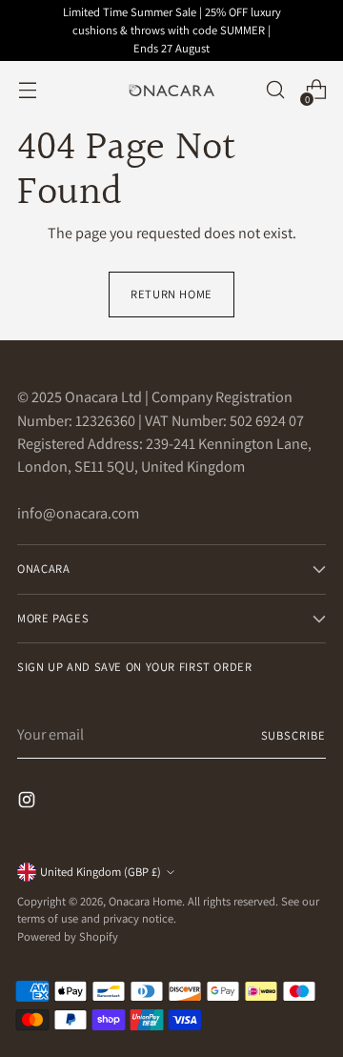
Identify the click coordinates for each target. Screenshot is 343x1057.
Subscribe (293, 735)
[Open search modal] (274, 90)
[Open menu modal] (27, 90)
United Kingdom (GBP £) (100, 872)
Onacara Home (145, 901)
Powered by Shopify (67, 936)
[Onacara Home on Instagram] (28, 803)
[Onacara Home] (171, 90)
